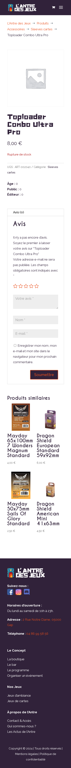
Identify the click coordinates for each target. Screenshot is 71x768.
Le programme (18, 670)
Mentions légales (26, 754)
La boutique (15, 659)
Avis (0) (18, 212)
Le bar (11, 665)
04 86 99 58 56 (37, 633)
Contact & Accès (19, 721)
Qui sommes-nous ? (21, 726)
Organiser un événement (25, 675)
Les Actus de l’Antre (21, 732)
